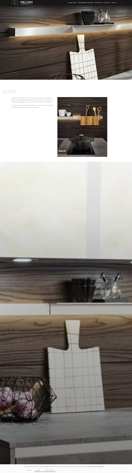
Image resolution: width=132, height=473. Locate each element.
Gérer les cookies (49, 470)
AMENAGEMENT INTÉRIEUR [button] (85, 2)
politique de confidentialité (96, 466)
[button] (120, 2)
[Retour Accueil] (22, 2)
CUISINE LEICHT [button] (72, 2)
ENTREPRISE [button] (98, 2)
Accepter (29, 470)
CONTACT (114, 2)
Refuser (38, 470)
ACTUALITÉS (106, 2)
